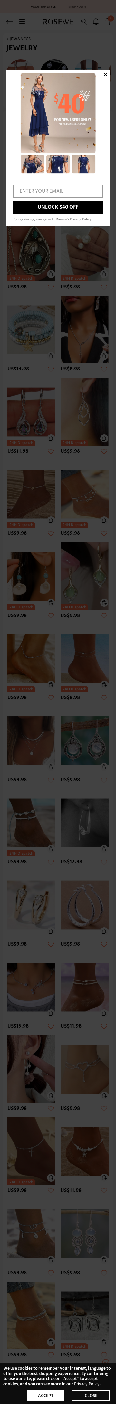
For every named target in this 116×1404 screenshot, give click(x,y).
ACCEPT (45, 1395)
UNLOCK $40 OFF (58, 207)
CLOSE (91, 1395)
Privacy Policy (87, 1384)
